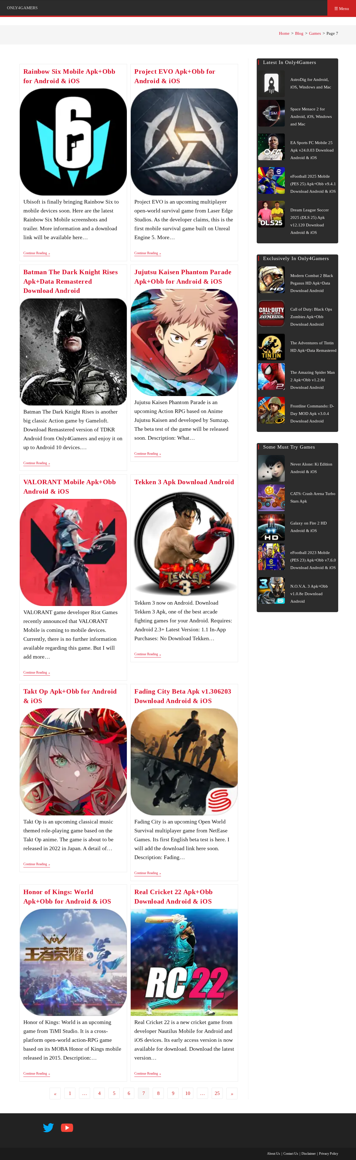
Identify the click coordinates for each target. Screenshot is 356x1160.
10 (187, 1093)
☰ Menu (341, 8)
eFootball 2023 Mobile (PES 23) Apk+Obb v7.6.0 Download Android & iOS (313, 560)
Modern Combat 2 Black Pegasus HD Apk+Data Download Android (311, 283)
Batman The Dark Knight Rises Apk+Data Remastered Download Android (70, 281)
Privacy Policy (328, 1154)
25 (217, 1093)
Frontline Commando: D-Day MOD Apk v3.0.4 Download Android (312, 413)
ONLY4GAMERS (22, 8)
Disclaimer (308, 1154)
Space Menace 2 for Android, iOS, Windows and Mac (311, 116)
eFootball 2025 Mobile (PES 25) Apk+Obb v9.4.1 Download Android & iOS (313, 184)
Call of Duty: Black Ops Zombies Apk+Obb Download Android (311, 317)
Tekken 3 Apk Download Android (184, 482)
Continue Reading (36, 253)
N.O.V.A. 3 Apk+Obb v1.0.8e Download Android (309, 594)
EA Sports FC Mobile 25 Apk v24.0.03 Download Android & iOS (312, 150)
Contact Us (290, 1154)
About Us (273, 1154)
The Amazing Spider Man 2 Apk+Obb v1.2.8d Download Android (312, 380)
